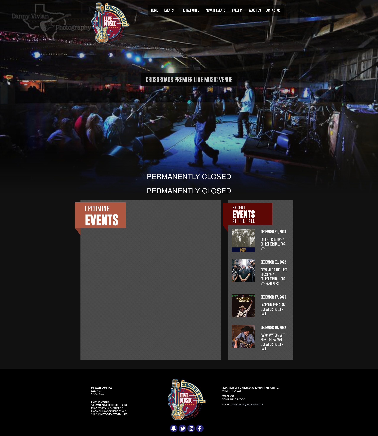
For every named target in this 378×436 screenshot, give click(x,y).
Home (154, 10)
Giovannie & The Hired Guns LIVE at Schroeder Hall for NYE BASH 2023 (274, 277)
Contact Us (273, 10)
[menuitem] (154, 10)
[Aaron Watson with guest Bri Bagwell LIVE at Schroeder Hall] (243, 335)
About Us (255, 10)
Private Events (215, 10)
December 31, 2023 (273, 231)
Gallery (237, 10)
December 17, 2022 (273, 297)
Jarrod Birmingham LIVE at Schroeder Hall (273, 309)
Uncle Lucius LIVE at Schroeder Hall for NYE (273, 244)
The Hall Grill (189, 10)
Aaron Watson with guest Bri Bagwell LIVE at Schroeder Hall (273, 342)
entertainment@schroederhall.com (248, 404)
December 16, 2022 (273, 327)
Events (169, 10)
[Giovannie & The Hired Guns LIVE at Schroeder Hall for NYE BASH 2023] (243, 270)
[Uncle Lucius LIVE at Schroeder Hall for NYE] (243, 240)
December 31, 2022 (273, 262)
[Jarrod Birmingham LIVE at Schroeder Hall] (243, 305)
